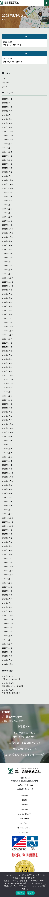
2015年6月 (6, 640)
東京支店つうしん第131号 (12, 61)
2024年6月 (6, 204)
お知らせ (5, 82)
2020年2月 (6, 416)
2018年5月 (6, 497)
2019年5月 (6, 452)
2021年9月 (6, 339)
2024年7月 (6, 200)
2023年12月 (6, 229)
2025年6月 (6, 156)
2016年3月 (6, 603)
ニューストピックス (24, 814)
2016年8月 (6, 583)
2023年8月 (6, 245)
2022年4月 (6, 310)
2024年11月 (6, 184)
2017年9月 (6, 530)
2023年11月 (6, 233)
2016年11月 (6, 570)
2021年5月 (6, 355)
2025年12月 (6, 131)
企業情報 (24, 809)
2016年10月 (6, 574)
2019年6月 (6, 448)
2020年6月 (6, 400)
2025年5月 (6, 160)
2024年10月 (6, 188)
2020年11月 (6, 379)
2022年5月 (6, 306)
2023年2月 (6, 269)
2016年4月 (6, 599)
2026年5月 (6, 111)
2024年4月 (6, 212)
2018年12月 (6, 473)
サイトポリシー (24, 832)
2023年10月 (6, 237)
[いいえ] (45, 884)
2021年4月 (6, 359)
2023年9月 (6, 241)
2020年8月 (6, 391)
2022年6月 (6, 302)
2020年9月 (6, 387)
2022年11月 (6, 282)
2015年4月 (6, 648)
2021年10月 (6, 335)
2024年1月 (6, 225)
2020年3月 (6, 412)
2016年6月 (6, 591)
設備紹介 (24, 800)
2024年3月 (6, 217)
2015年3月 (6, 652)
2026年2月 (6, 123)
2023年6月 (6, 253)
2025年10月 (6, 139)
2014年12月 (6, 664)
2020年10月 (6, 383)
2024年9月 (6, 192)
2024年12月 (6, 180)
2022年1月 (6, 322)
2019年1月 (6, 469)
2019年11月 (6, 428)
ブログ (4, 86)
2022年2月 (6, 318)
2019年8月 (6, 440)
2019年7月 (6, 444)
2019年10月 (6, 432)
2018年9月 (6, 485)
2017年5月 (6, 546)
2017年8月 (6, 534)
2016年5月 (6, 595)
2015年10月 (6, 623)
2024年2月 (6, 221)
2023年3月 (6, 265)
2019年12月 (6, 424)
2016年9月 (6, 578)
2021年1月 (6, 371)
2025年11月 (6, 135)
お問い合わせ (24, 818)
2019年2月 (6, 465)
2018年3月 (6, 505)
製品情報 (24, 795)
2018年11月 (6, 477)
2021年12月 (6, 326)
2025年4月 (6, 164)
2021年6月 (6, 351)
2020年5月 (6, 404)
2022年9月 (6, 290)
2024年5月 (6, 209)
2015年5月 (6, 644)
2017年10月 (6, 526)
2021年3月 (6, 363)
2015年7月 (6, 635)
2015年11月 (6, 619)
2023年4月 (6, 261)
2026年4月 (6, 115)
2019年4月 (6, 457)
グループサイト (24, 823)
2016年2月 (6, 607)
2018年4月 (6, 501)
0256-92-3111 (27, 732)
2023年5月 (6, 257)
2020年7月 (6, 396)
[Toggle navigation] (40, 3)
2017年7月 (6, 538)
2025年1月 (6, 176)
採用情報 (24, 804)
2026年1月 (6, 127)
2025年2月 (6, 172)
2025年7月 (6, 152)
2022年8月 (6, 294)
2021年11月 (6, 330)
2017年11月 (6, 522)
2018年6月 (6, 493)
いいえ (31, 893)
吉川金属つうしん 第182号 (12, 686)
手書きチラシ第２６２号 (11, 693)
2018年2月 (6, 509)
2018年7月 (6, 489)
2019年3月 (6, 461)
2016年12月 (6, 566)
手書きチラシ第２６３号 (11, 679)
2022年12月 (6, 278)
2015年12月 (6, 615)
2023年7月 (6, 249)
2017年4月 (6, 550)
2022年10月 (6, 286)
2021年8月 (6, 343)
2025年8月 (6, 148)
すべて (4, 78)
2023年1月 (6, 273)
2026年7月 (6, 103)
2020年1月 (6, 420)
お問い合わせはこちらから (19, 754)
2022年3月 (6, 314)
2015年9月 (6, 627)
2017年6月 (6, 542)
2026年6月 (6, 107)
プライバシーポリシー (23, 828)
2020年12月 (6, 375)
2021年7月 (6, 347)
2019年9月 (6, 436)
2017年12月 (6, 518)
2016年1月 (6, 611)
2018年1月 (6, 514)
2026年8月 (6, 99)
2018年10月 (6, 481)
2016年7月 (6, 587)
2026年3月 (6, 119)
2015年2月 (6, 656)
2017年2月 (6, 558)
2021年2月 (6, 367)
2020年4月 (6, 408)
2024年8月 (6, 196)
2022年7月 (6, 298)
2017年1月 (6, 562)
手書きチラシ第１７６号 (12, 44)
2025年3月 (6, 168)
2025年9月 (6, 143)
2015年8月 (6, 631)
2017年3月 (6, 554)
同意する (20, 893)
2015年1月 (6, 660)
